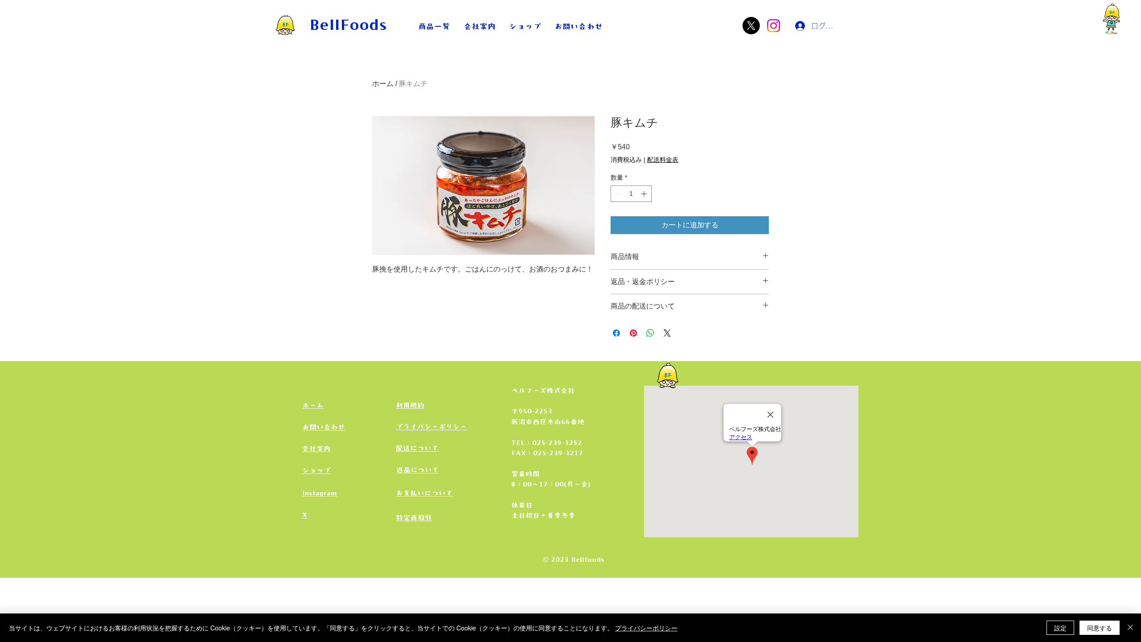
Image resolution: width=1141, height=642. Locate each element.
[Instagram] (773, 25)
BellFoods (348, 24)
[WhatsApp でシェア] (650, 333)
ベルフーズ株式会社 (543, 390)
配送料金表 (662, 159)
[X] (751, 25)
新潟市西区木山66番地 (547, 421)
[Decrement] (617, 194)
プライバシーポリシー (646, 627)
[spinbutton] (631, 194)
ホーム (383, 83)
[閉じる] (1130, 628)
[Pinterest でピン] (633, 333)
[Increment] (644, 194)
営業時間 (525, 473)
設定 (1060, 627)
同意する (1099, 627)
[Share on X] (667, 333)
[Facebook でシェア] (616, 333)
